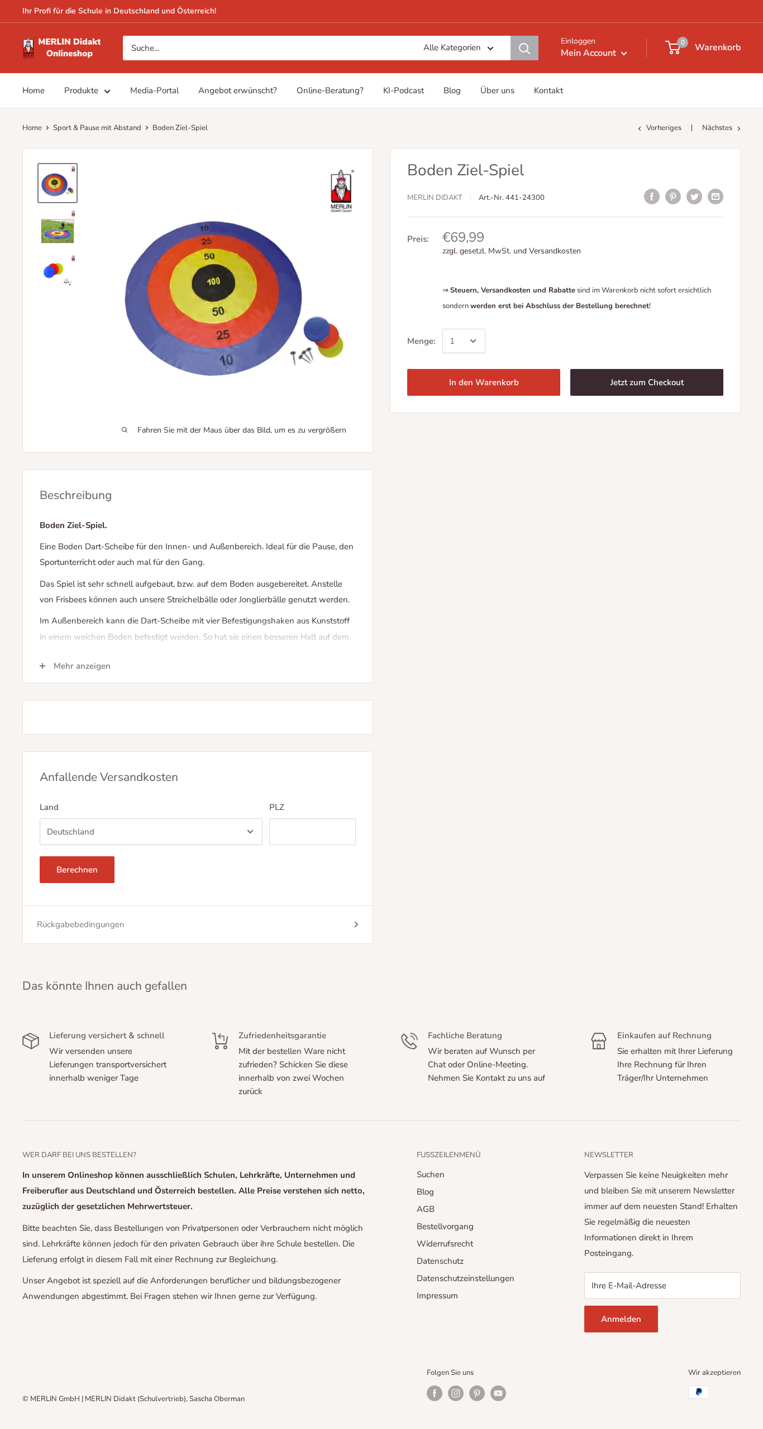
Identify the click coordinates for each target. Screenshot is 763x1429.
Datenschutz (440, 1261)
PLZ (276, 807)
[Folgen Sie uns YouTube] (498, 1393)
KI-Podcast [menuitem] (403, 90)
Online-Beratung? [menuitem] (330, 90)
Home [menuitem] (33, 90)
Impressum (437, 1295)
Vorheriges (664, 128)
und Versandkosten (547, 251)
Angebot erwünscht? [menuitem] (237, 90)
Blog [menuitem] (452, 90)
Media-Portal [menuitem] (154, 90)
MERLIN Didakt (434, 198)
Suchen (431, 1174)
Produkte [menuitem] (81, 90)
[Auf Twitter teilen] (694, 196)
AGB (426, 1209)
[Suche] (524, 48)
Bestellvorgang (445, 1226)
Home (32, 128)
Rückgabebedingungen (81, 924)
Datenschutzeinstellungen (465, 1278)
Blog (425, 1191)
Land (49, 807)
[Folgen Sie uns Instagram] (456, 1393)
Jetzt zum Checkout (647, 382)
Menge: (421, 341)
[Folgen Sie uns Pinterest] (477, 1393)
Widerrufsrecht (445, 1243)
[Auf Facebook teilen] (652, 196)
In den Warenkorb (484, 382)
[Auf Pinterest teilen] (673, 196)
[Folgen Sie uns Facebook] (434, 1393)
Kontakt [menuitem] (548, 90)
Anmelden (621, 1319)
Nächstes (717, 128)
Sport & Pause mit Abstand (97, 128)
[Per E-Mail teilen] (715, 196)
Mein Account (589, 53)
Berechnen (77, 869)
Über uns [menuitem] (497, 90)
